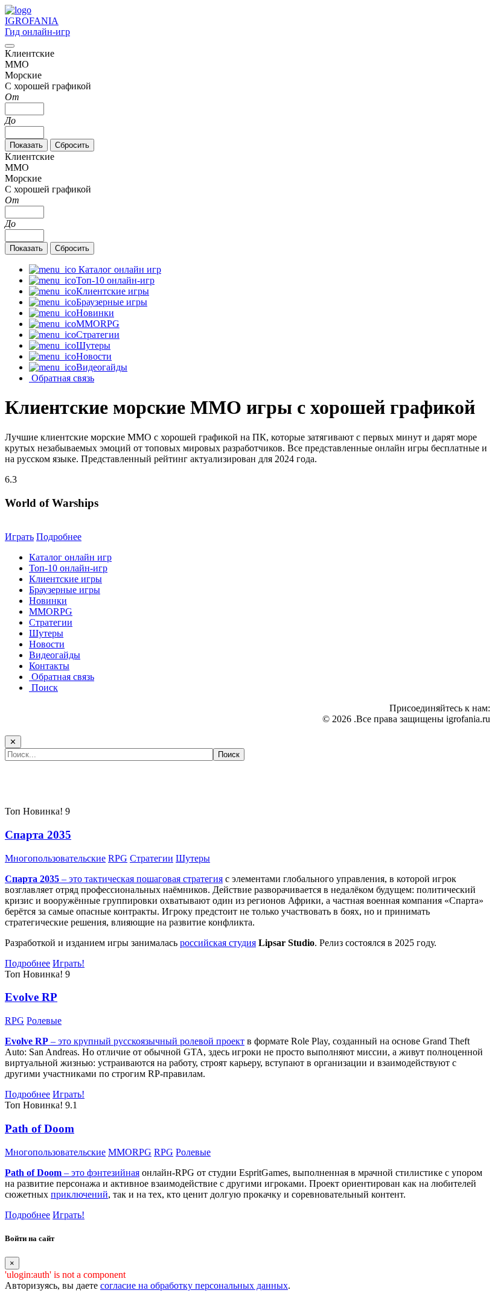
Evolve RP (31, 997)
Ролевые (44, 1020)
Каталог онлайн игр (70, 557)
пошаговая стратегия (179, 879)
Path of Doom (39, 1128)
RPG (117, 858)
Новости (47, 644)
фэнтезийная (113, 1172)
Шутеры (46, 633)
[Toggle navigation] (9, 46)
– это (46, 1172)
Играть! (69, 963)
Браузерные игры (64, 590)
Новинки (48, 601)
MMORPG (50, 611)
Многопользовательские (55, 858)
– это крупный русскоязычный (92, 1041)
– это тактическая (70, 879)
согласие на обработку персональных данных (194, 1285)
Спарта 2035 (38, 834)
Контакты (49, 666)
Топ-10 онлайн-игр (68, 568)
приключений (79, 1194)
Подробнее (58, 537)
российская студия (218, 943)
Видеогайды (54, 655)
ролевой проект (212, 1041)
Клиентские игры (65, 579)
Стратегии (50, 622)
